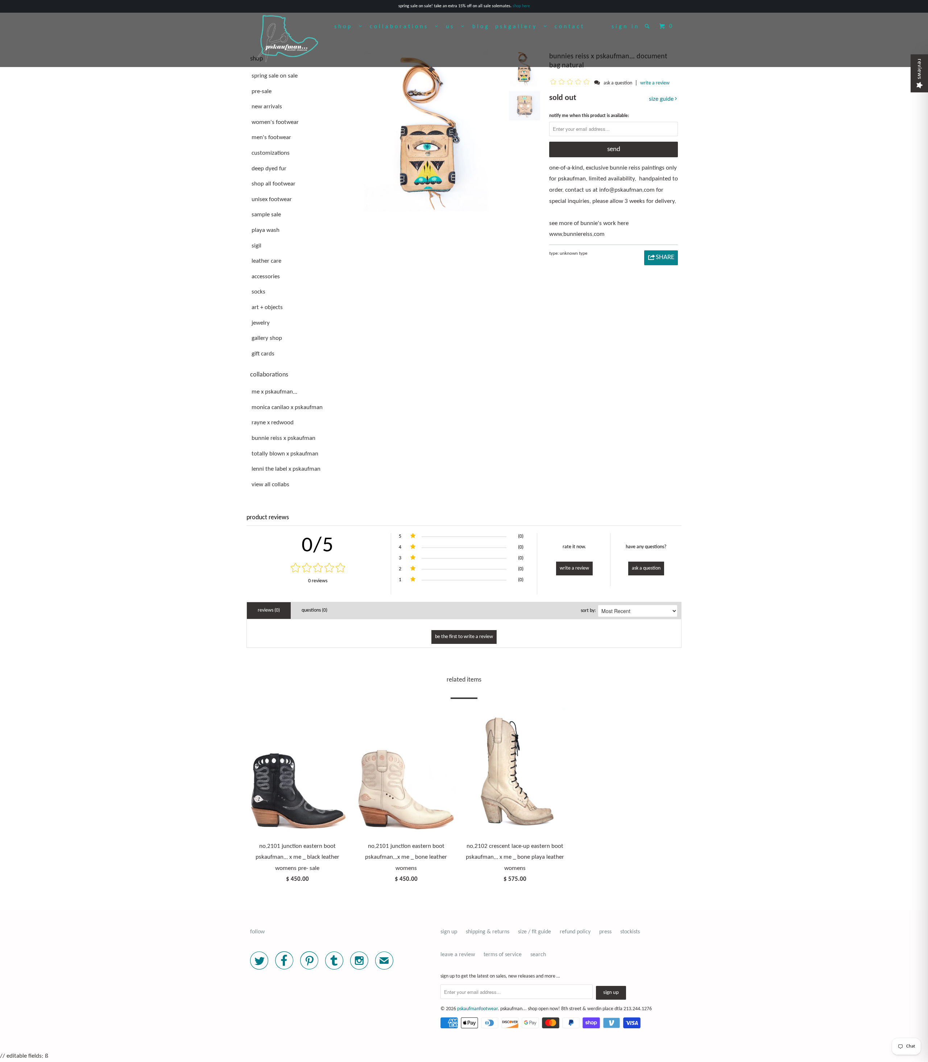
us (453, 27)
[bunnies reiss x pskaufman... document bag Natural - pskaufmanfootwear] (430, 131)
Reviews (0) (269, 610)
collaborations (402, 27)
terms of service (503, 955)
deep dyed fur (269, 169)
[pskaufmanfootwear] (287, 39)
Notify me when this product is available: (589, 115)
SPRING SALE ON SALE (275, 76)
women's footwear (275, 122)
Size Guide (662, 99)
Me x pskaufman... (274, 392)
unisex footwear (272, 199)
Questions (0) (314, 610)
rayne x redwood (273, 423)
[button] (571, 83)
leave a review (457, 955)
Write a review (655, 83)
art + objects (267, 307)
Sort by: (588, 610)
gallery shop (267, 338)
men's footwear (271, 137)
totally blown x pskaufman (285, 454)
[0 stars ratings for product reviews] (317, 568)
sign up (448, 932)
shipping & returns (487, 932)
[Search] (648, 26)
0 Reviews (317, 581)
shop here (521, 6)
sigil (256, 246)
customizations (271, 153)
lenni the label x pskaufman (286, 469)
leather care (266, 261)
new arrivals (267, 107)
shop (346, 27)
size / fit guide (534, 932)
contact (570, 27)
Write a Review (574, 568)
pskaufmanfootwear (477, 1009)
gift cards (263, 354)
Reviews (919, 69)
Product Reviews (267, 517)
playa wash (265, 230)
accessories (266, 277)
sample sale (266, 215)
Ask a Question (646, 568)
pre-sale (262, 91)
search (538, 955)
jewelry (261, 323)
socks (258, 292)
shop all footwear (273, 184)
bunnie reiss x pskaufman (283, 438)
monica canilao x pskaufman (287, 407)
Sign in (625, 27)
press (605, 932)
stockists (630, 932)
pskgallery (519, 27)
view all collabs (270, 485)
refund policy (575, 932)
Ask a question (618, 83)
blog (481, 27)
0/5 (318, 546)
